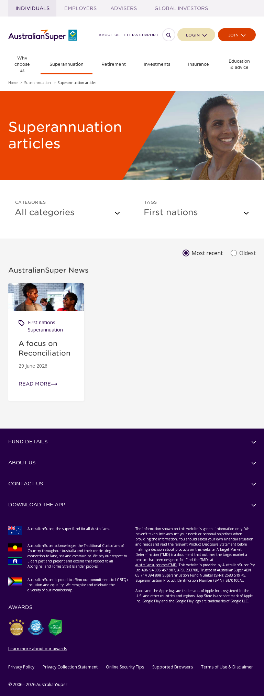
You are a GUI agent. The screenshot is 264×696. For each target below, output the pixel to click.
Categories (30, 202)
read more (35, 384)
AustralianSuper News (48, 270)
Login (193, 35)
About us (109, 35)
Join (234, 35)
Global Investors (181, 8)
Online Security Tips (125, 667)
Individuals (32, 8)
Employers (80, 8)
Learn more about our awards (37, 649)
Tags (150, 202)
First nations (41, 322)
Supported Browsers (172, 667)
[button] (132, 441)
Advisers (123, 8)
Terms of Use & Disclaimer (227, 667)
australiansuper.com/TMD (156, 564)
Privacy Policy (21, 667)
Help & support (141, 35)
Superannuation (45, 329)
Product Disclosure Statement (212, 544)
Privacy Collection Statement (70, 667)
